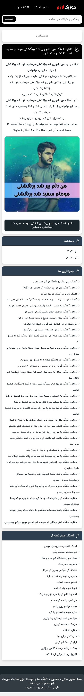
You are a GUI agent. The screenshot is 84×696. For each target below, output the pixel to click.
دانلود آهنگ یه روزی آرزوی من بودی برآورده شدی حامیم (44, 432)
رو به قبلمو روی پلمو (65, 606)
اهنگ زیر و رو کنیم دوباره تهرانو (59, 294)
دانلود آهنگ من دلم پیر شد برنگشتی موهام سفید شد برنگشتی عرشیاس (42, 225)
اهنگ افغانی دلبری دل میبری (60, 546)
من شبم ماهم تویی (65, 624)
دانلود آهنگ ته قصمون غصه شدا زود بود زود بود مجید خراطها (41, 396)
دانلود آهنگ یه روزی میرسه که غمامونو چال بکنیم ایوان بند (42, 456)
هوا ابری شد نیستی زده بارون (60, 618)
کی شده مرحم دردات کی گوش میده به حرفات (50, 324)
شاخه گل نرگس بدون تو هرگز (60, 570)
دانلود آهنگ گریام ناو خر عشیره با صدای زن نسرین (47, 366)
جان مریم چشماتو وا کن (63, 612)
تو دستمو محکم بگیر (64, 552)
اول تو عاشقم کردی (66, 642)
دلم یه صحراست (67, 564)
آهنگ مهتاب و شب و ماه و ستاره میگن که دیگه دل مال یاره (41, 300)
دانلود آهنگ (41, 7)
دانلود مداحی (72, 258)
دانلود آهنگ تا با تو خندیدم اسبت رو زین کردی (50, 330)
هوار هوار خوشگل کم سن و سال (58, 558)
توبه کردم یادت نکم (65, 588)
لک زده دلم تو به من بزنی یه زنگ (58, 594)
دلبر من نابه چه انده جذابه (62, 576)
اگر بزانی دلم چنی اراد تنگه (61, 654)
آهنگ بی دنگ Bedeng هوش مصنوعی (55, 282)
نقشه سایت (22, 7)
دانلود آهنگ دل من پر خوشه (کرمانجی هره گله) (50, 288)
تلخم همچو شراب (67, 582)
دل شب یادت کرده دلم (64, 600)
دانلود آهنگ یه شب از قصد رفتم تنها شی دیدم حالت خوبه (43, 306)
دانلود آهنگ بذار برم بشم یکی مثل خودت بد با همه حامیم (43, 420)
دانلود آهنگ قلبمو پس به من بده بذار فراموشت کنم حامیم (43, 426)
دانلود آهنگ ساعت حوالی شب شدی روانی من (50, 312)
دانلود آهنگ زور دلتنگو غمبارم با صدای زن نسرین (49, 360)
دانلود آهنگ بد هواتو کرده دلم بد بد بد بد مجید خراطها (45, 402)
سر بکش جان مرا (67, 636)
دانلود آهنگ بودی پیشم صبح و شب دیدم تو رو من (47, 318)
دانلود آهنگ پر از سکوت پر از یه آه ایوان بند (51, 450)
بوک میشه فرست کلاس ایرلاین (59, 648)
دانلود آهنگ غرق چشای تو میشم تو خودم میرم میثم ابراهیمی (40, 522)
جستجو (9, 19)
